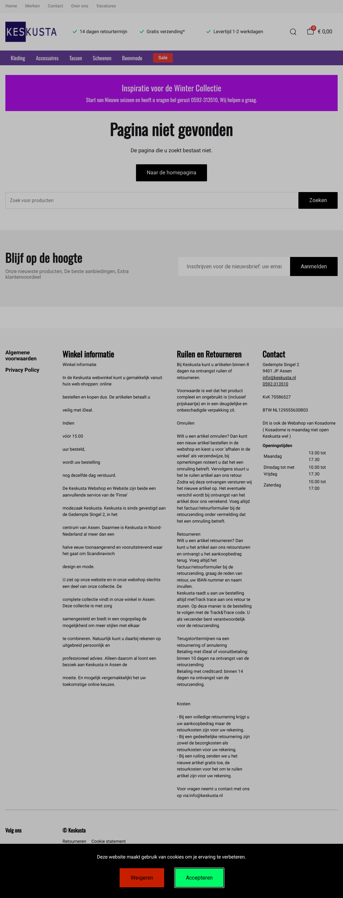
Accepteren (199, 878)
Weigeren (142, 878)
